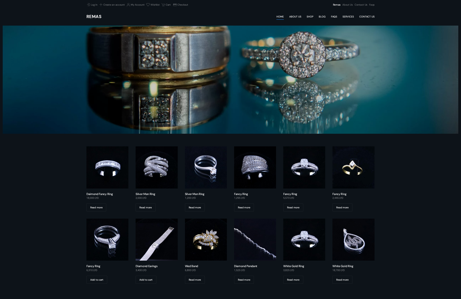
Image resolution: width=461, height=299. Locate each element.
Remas (337, 4)
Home (280, 16)
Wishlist (155, 4)
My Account (137, 4)
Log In (94, 4)
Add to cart (96, 279)
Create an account (114, 4)
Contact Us (361, 4)
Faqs (372, 4)
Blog (322, 16)
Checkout (182, 4)
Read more (96, 207)
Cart (168, 4)
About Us (347, 4)
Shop (310, 16)
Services (348, 16)
